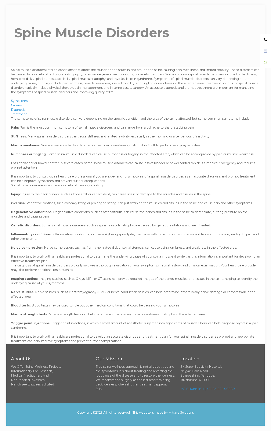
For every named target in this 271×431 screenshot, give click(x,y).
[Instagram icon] (147, 419)
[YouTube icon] (135, 419)
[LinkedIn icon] (141, 419)
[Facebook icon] (124, 419)
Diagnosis (18, 110)
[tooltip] (265, 39)
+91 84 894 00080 (221, 389)
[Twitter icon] (130, 419)
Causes (16, 105)
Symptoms (19, 101)
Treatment (19, 114)
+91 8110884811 (192, 389)
